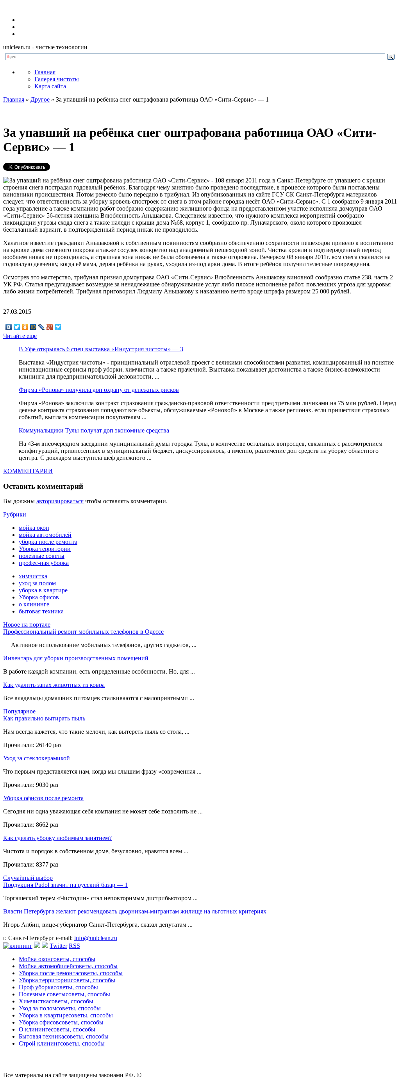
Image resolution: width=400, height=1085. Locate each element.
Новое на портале (26, 624)
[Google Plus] (50, 327)
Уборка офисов (39, 597)
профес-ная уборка (44, 562)
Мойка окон (57, 959)
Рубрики (14, 514)
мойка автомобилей (45, 534)
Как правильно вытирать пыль (44, 718)
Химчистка (56, 1001)
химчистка (33, 576)
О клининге (57, 1029)
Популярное (19, 711)
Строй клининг (62, 1043)
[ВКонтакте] (9, 327)
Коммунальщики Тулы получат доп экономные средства (94, 430)
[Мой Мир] (33, 327)
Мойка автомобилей (68, 966)
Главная (44, 72)
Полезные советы (64, 994)
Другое (40, 99)
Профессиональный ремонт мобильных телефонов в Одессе (83, 631)
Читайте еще (20, 335)
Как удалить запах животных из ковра (54, 684)
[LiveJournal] (42, 327)
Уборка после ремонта (71, 973)
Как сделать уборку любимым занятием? (57, 838)
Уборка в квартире (66, 1015)
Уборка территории (45, 548)
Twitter (58, 945)
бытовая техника (41, 611)
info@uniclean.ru (95, 938)
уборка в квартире (43, 590)
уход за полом (37, 583)
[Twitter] (17, 327)
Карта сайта (50, 86)
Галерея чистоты (56, 79)
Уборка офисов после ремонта (43, 798)
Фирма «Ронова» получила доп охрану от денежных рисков (99, 389)
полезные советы (41, 555)
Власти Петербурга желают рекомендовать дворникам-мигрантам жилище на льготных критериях (134, 911)
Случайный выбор (28, 877)
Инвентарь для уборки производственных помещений (75, 658)
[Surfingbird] (58, 327)
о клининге (34, 604)
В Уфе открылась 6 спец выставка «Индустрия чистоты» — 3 (101, 349)
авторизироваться (60, 501)
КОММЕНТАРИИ (28, 471)
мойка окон (34, 527)
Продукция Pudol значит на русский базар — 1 (65, 884)
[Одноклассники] (25, 327)
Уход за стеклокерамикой (36, 758)
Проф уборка (58, 987)
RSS (74, 945)
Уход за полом (60, 1008)
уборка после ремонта (48, 541)
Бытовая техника (64, 1036)
